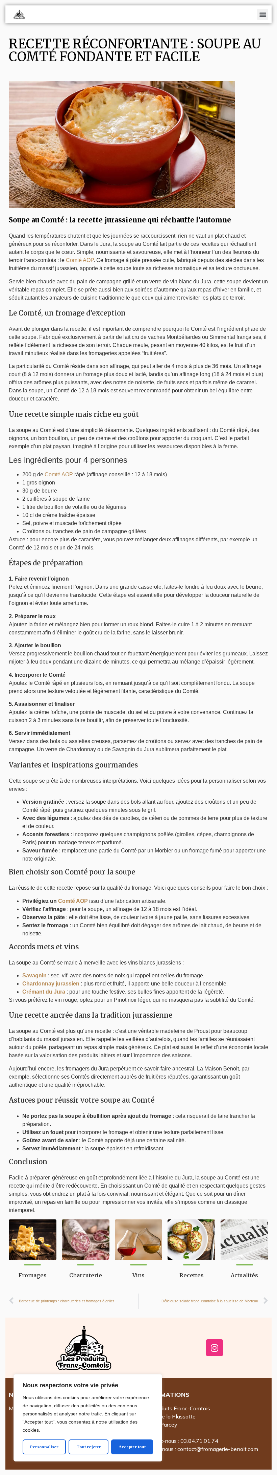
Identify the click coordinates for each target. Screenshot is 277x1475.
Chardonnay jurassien (50, 983)
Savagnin (34, 975)
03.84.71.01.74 (199, 1440)
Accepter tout (132, 1446)
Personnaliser (44, 1446)
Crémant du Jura (43, 992)
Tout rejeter (88, 1446)
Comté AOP (80, 260)
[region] (88, 1417)
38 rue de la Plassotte (169, 1416)
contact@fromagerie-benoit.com (217, 1449)
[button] (262, 14)
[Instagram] (214, 1347)
